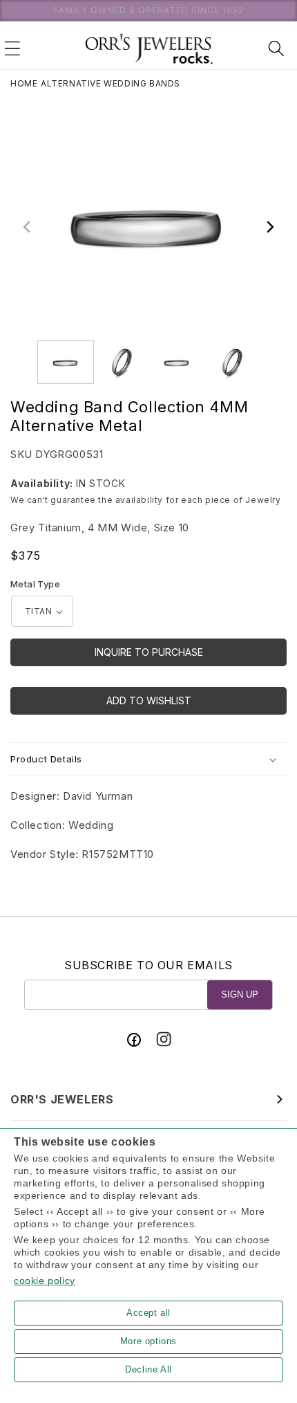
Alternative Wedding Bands (110, 83)
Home (23, 83)
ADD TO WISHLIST (148, 700)
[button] (12, 48)
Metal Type (35, 583)
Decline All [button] (148, 1369)
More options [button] (148, 1341)
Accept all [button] (148, 1313)
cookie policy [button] (44, 1280)
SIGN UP (239, 994)
